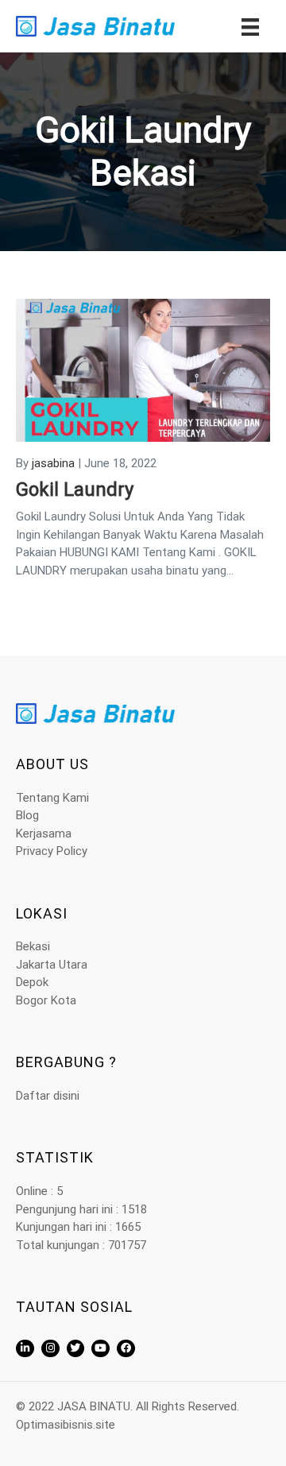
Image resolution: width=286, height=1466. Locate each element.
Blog (27, 815)
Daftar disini (47, 1096)
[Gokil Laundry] (143, 369)
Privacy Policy (51, 851)
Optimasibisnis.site (65, 1425)
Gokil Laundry (74, 489)
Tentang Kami (52, 798)
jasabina (53, 463)
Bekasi (33, 946)
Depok (32, 982)
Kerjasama (44, 833)
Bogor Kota (46, 1000)
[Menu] (250, 26)
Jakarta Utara (51, 964)
